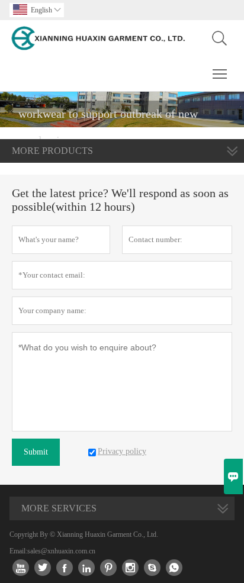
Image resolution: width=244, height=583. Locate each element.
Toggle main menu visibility (220, 73)
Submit (36, 451)
